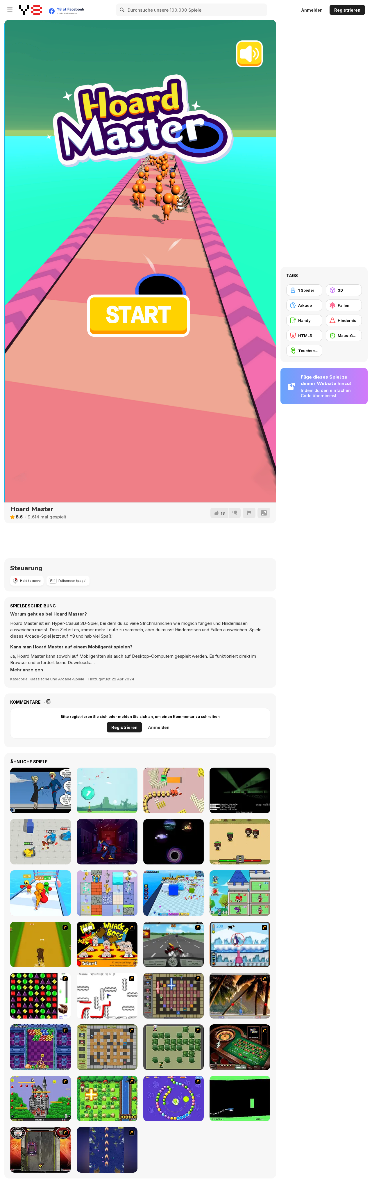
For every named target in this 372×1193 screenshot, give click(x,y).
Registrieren (347, 10)
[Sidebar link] (10, 10)
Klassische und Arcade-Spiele (57, 679)
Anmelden (312, 10)
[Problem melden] (249, 513)
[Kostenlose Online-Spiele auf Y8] (30, 10)
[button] (26, 670)
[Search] (122, 9)
